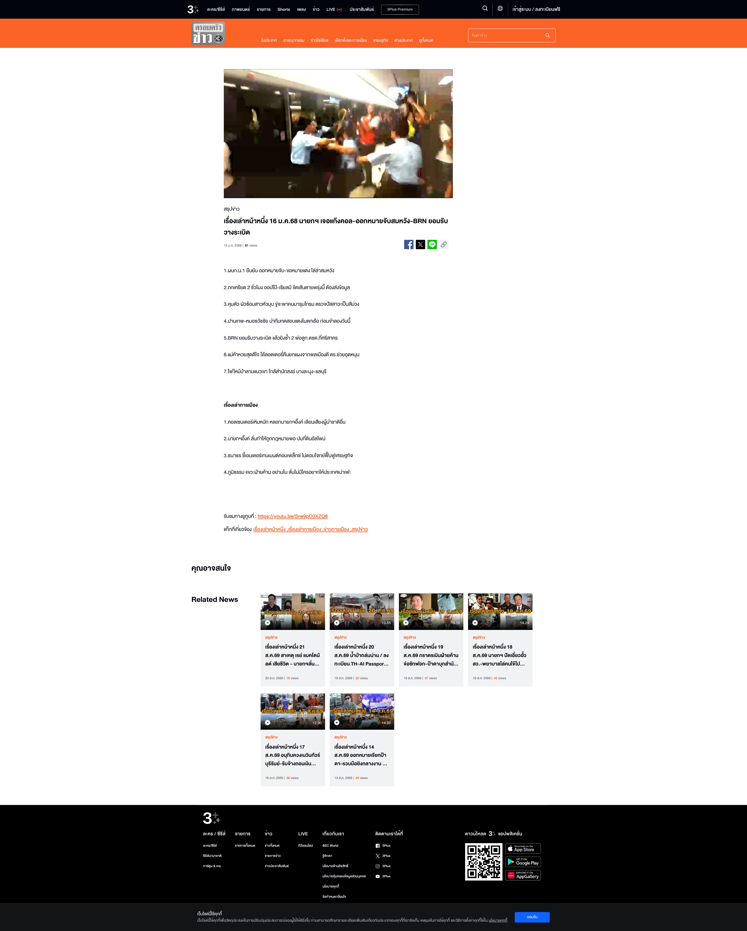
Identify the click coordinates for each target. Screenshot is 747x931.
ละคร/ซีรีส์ (210, 845)
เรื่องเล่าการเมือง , (306, 530)
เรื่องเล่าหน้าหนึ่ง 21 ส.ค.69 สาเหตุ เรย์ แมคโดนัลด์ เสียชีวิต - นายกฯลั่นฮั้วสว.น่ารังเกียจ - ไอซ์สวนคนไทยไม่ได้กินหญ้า (292, 655)
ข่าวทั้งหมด (272, 845)
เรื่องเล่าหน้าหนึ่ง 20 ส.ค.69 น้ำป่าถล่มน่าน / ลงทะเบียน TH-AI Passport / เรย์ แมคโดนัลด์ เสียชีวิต (361, 655)
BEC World (330, 845)
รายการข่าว (272, 856)
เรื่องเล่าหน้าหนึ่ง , (270, 530)
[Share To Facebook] (408, 244)
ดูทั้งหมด (426, 40)
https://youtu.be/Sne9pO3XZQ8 (293, 516)
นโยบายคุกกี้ (330, 886)
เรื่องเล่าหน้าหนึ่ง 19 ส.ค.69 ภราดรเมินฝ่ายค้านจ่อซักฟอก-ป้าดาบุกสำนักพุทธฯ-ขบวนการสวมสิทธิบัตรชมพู (431, 655)
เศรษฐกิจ (380, 40)
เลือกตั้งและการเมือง (351, 40)
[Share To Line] (432, 244)
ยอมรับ (532, 917)
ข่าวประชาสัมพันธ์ (277, 866)
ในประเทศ (269, 40)
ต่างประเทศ (404, 40)
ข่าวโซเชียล (319, 40)
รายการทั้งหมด (245, 845)
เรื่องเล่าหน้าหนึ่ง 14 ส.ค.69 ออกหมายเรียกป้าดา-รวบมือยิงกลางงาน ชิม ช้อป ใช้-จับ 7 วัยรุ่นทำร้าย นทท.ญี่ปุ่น (361, 755)
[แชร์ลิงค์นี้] (443, 244)
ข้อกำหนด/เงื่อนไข (334, 896)
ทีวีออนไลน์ (305, 845)
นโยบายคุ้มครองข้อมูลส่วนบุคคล (344, 876)
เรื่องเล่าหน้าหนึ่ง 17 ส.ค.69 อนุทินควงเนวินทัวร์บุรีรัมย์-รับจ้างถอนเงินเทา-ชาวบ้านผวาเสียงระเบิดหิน (292, 755)
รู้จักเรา (327, 856)
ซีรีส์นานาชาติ (212, 856)
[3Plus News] (220, 35)
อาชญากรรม (294, 40)
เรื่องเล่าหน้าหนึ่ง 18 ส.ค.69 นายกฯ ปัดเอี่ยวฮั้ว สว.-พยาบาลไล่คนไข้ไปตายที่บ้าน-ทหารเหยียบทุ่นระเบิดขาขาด (499, 655)
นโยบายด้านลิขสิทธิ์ (335, 866)
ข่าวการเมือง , (338, 530)
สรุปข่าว (360, 530)
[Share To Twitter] (420, 244)
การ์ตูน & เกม (212, 866)
